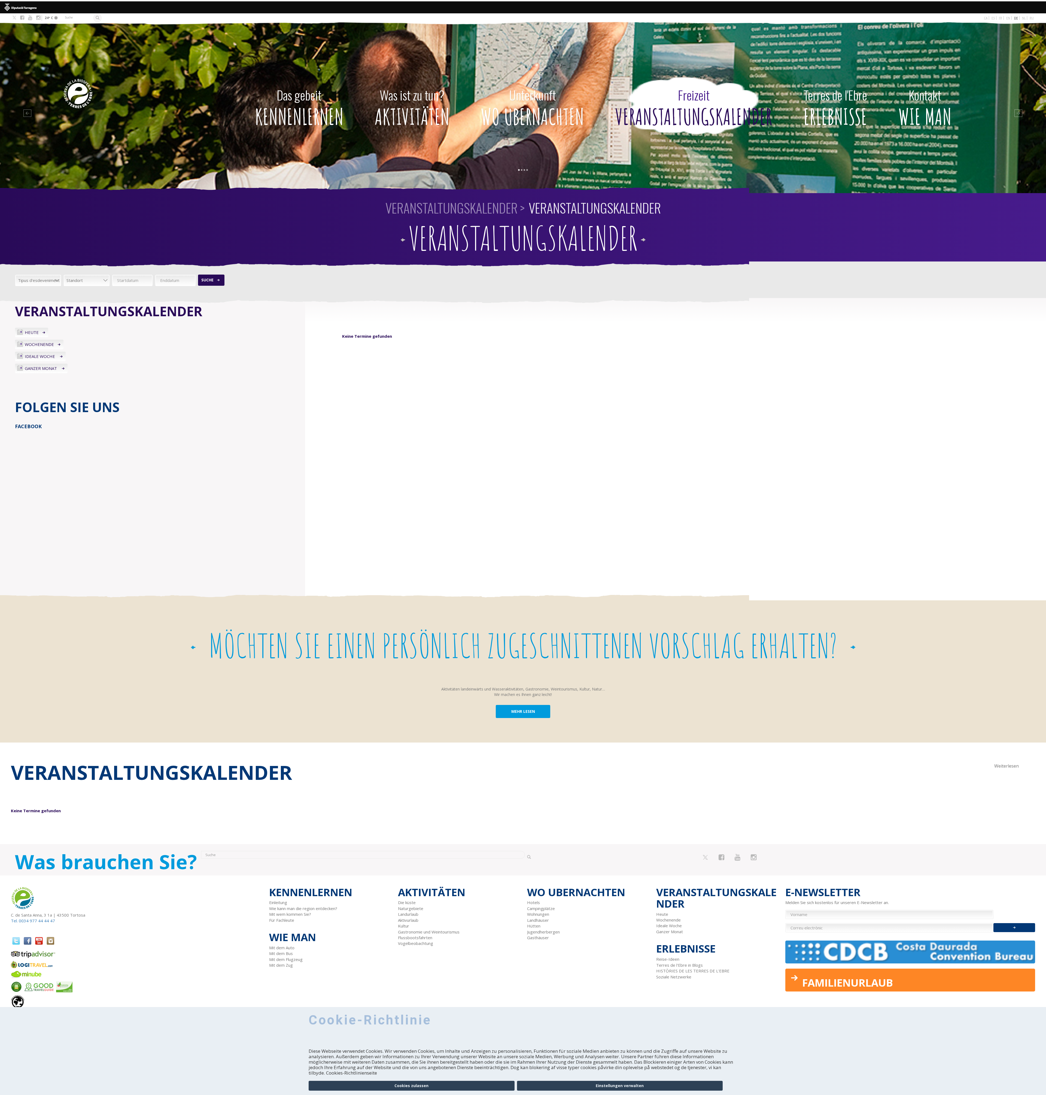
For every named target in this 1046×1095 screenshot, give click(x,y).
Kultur (403, 926)
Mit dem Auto (281, 947)
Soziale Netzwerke (673, 977)
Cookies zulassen (411, 1085)
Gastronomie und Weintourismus (429, 932)
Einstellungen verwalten (620, 1085)
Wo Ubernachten (532, 108)
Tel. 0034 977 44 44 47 (33, 920)
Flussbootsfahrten (415, 937)
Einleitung (278, 902)
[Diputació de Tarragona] (523, 7)
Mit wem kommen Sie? (290, 914)
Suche (207, 279)
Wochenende (39, 344)
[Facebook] (22, 17)
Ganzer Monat (41, 368)
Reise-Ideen (667, 959)
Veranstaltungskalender (693, 108)
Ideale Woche (40, 356)
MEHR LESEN (523, 711)
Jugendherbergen (543, 932)
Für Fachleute (281, 920)
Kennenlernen (299, 108)
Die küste (407, 902)
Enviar (1014, 927)
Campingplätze (541, 908)
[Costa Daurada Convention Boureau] (910, 952)
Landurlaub (408, 914)
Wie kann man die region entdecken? (303, 908)
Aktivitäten (412, 108)
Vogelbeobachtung (415, 943)
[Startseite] (122, 85)
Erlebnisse (835, 108)
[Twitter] (14, 18)
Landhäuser (538, 920)
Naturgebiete (410, 908)
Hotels (533, 902)
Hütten (533, 926)
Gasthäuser (538, 937)
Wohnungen (538, 914)
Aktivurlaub (408, 920)
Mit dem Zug (281, 965)
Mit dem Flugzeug (286, 959)
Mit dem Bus (281, 953)
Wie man (924, 108)
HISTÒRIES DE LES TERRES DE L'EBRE (692, 971)
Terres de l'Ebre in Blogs (679, 965)
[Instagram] (38, 17)
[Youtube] (30, 17)
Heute (32, 332)
